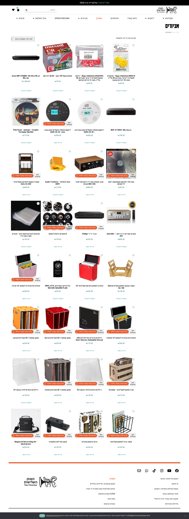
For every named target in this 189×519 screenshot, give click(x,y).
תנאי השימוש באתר (170, 493)
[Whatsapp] (146, 470)
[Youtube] (169, 470)
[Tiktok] (154, 470)
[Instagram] (161, 470)
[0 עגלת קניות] (18, 9)
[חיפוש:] (40, 10)
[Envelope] (139, 470)
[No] (185, 515)
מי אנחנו (175, 483)
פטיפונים (114, 18)
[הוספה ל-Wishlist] (133, 45)
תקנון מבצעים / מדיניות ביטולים (102, 483)
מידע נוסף (58, 142)
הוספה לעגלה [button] (121, 90)
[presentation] (40, 10)
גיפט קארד (132, 18)
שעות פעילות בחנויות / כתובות (166, 488)
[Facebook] (176, 470)
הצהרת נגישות (109, 503)
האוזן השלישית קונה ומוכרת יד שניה (100, 488)
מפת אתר (111, 498)
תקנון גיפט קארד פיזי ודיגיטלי (166, 498)
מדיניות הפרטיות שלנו (53, 515)
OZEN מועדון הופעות (106, 493)
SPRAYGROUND (62, 18)
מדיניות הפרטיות (171, 503)
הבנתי (42, 515)
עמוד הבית (175, 32)
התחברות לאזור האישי (169, 478)
